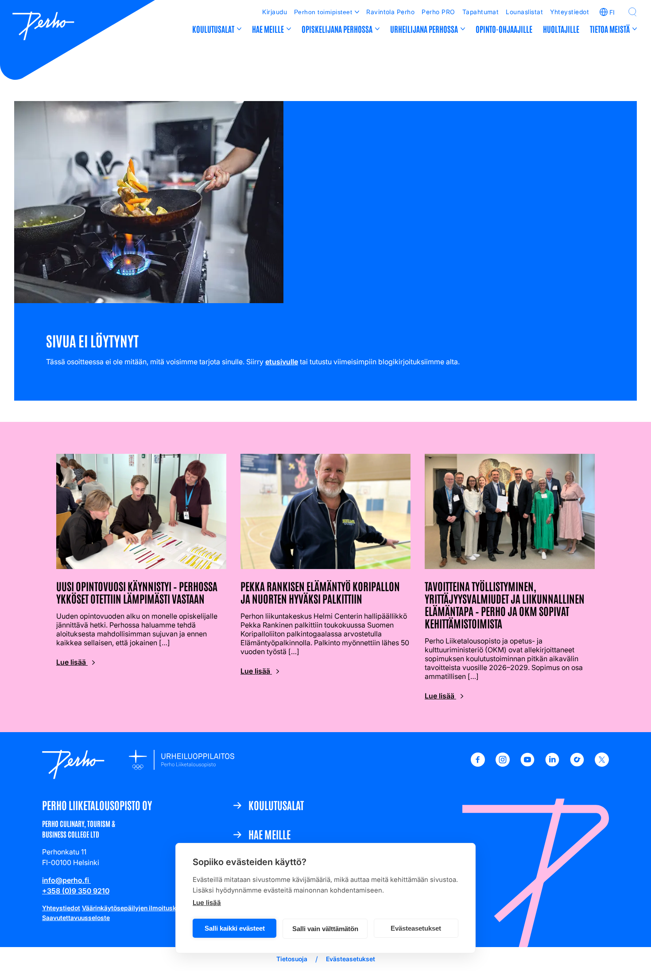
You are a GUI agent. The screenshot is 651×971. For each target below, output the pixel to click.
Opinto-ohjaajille (504, 28)
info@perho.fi (66, 880)
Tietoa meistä (610, 28)
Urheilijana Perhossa (424, 28)
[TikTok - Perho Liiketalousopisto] (577, 764)
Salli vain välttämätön (325, 928)
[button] (632, 12)
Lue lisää (207, 902)
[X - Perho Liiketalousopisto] (602, 764)
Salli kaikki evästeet (235, 928)
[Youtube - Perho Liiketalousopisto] (527, 764)
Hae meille (268, 28)
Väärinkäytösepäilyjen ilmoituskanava (138, 908)
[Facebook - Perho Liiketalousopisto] (478, 764)
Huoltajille (561, 28)
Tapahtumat (480, 12)
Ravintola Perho (390, 12)
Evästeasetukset (416, 928)
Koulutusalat (213, 28)
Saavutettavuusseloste (76, 917)
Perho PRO (438, 12)
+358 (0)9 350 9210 (75, 890)
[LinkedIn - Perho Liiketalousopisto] (552, 764)
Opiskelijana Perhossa (337, 28)
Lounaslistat (524, 12)
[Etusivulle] (43, 27)
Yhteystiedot (569, 12)
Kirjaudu (274, 12)
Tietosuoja (291, 959)
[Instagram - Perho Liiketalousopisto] (503, 764)
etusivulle (281, 361)
